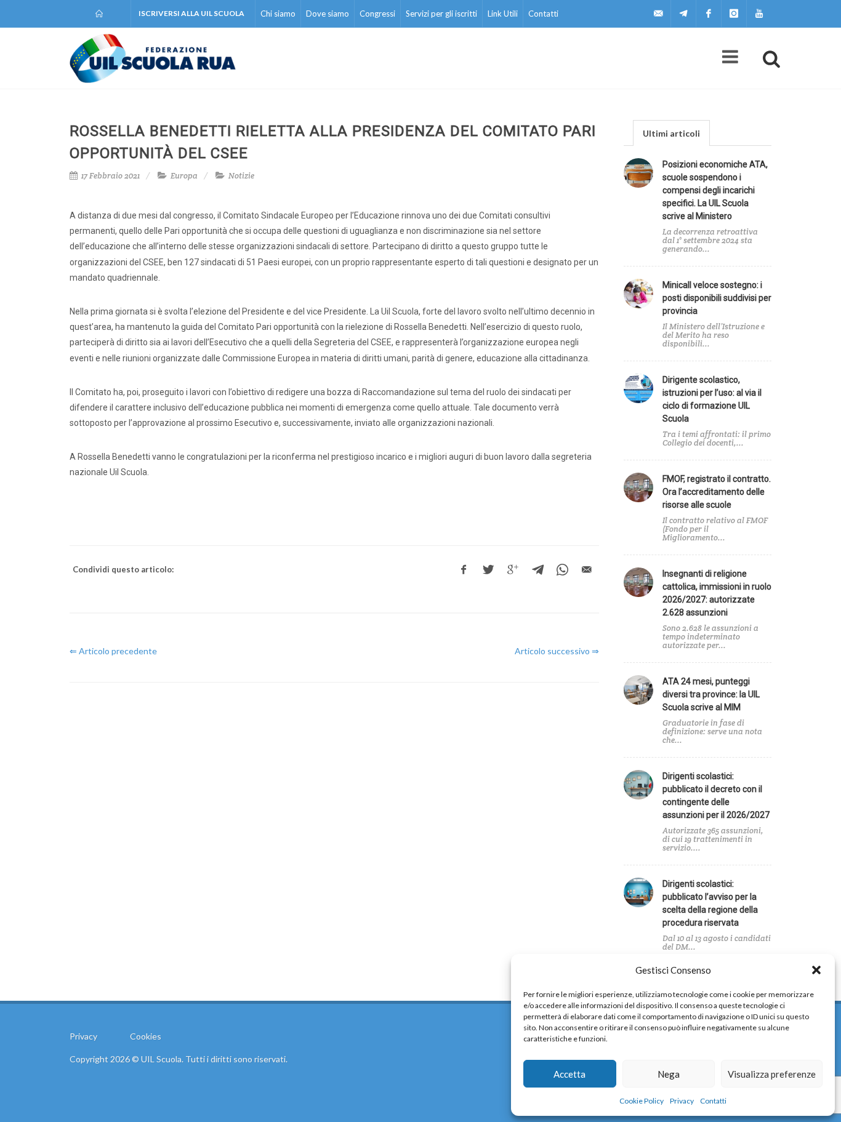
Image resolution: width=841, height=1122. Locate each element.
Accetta (569, 1074)
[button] (816, 970)
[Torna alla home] (100, 13)
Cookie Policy (641, 1100)
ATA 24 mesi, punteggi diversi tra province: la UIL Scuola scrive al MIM (711, 694)
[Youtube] (759, 13)
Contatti (713, 1100)
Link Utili (503, 13)
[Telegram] (683, 13)
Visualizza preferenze (772, 1074)
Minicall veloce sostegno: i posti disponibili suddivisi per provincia (716, 298)
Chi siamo (278, 13)
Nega (669, 1074)
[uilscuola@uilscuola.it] (658, 13)
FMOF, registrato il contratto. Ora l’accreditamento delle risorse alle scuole (716, 492)
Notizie (241, 175)
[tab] (671, 132)
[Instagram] (734, 13)
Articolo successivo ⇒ (557, 651)
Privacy (682, 1100)
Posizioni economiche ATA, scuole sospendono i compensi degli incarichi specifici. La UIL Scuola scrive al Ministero (715, 190)
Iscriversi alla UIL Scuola (191, 13)
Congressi (377, 13)
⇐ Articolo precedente (113, 651)
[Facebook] (708, 13)
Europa (184, 175)
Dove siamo (327, 13)
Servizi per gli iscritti (441, 13)
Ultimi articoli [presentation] (671, 133)
